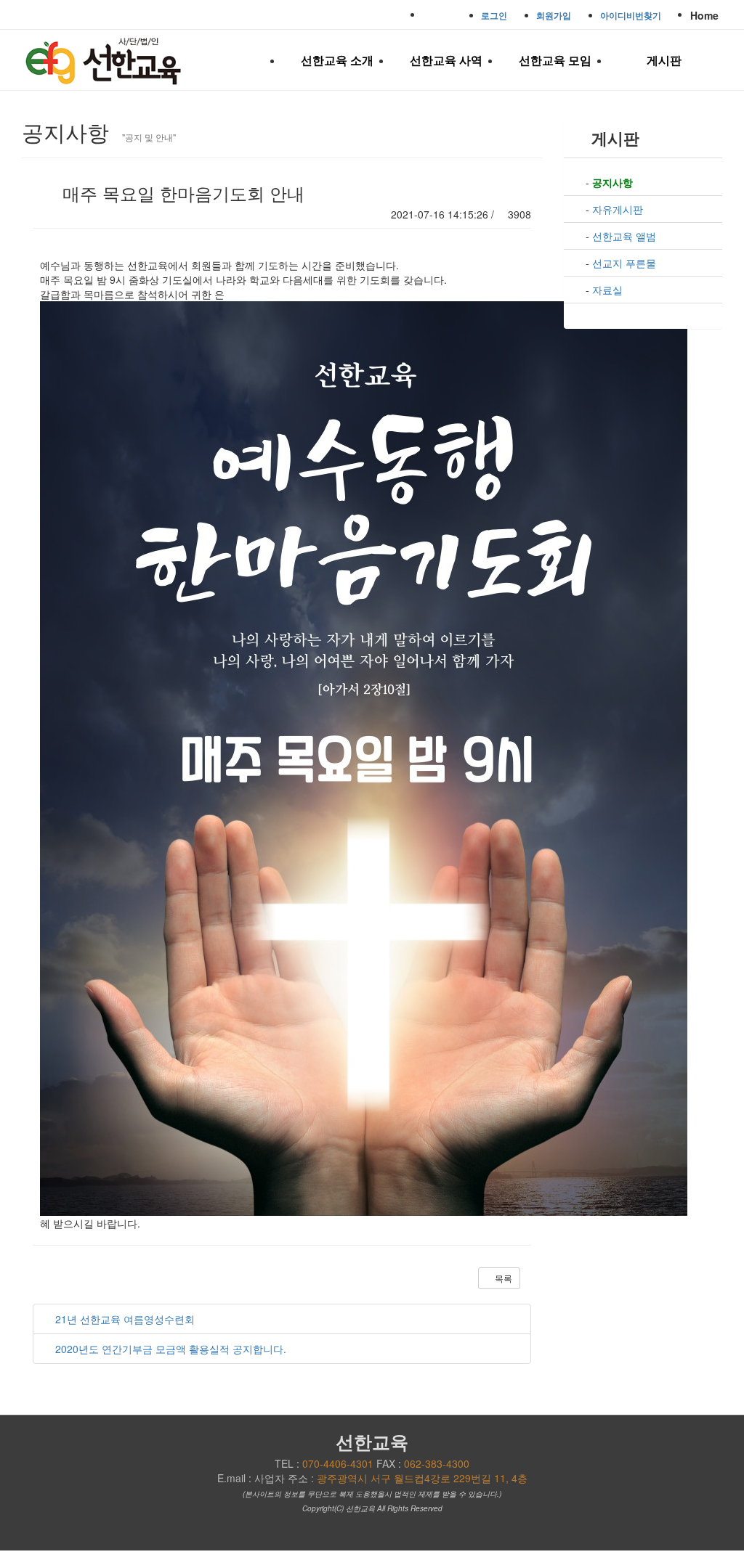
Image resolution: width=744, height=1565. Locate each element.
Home (704, 15)
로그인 (494, 15)
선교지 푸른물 (624, 263)
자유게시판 (617, 209)
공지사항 (612, 182)
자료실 (607, 289)
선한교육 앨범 (624, 236)
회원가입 (553, 15)
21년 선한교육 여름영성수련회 (125, 1319)
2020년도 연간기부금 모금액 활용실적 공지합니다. (170, 1348)
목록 (502, 1278)
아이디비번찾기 (630, 15)
